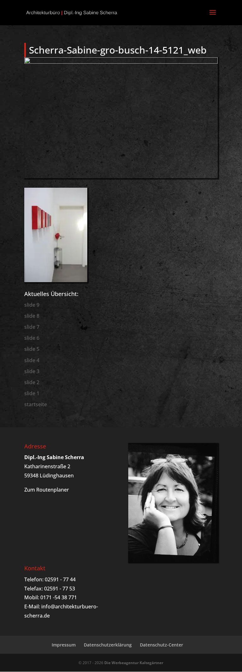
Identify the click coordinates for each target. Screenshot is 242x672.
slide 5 (31, 348)
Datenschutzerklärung (108, 645)
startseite (35, 404)
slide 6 (31, 337)
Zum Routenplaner (46, 489)
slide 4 (31, 360)
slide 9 (31, 304)
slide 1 (31, 393)
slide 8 (31, 315)
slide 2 (31, 382)
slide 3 (31, 371)
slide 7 (31, 326)
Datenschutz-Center (161, 645)
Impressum (64, 645)
